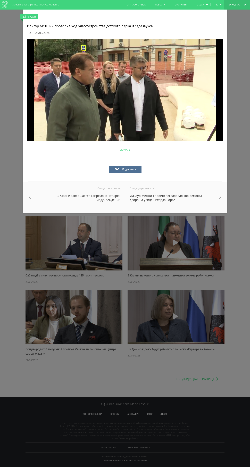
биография (181, 4)
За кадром (234, 4)
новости (160, 4)
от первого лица (136, 4)
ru (216, 4)
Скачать (125, 149)
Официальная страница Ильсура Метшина (35, 4)
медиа (200, 4)
